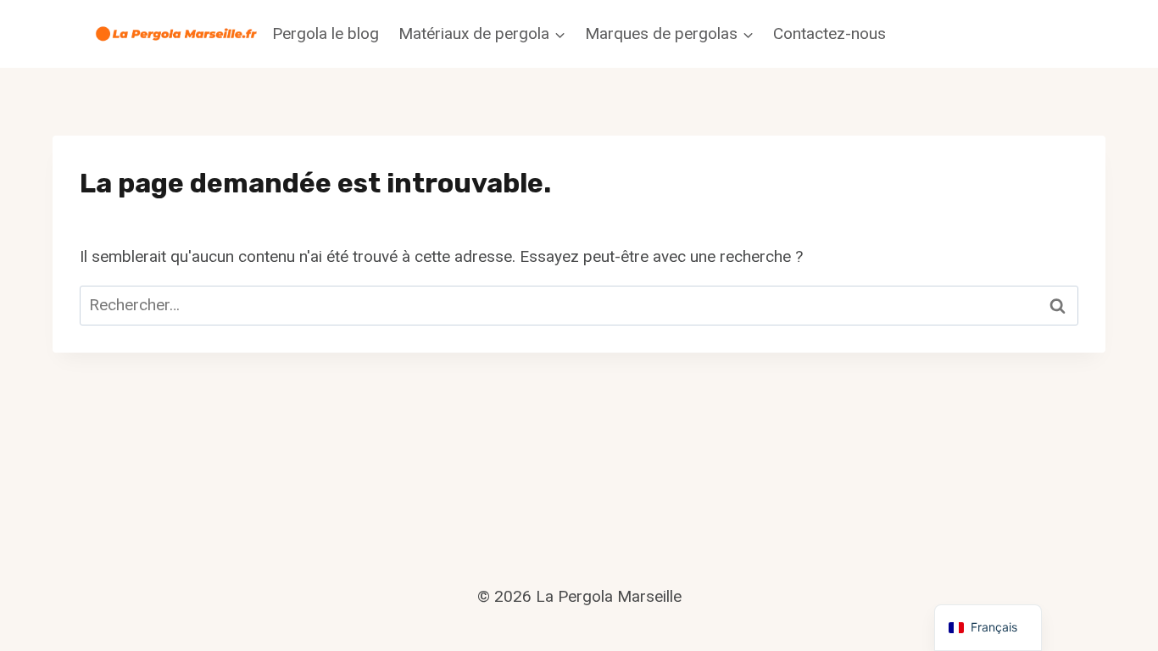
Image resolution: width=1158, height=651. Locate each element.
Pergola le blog (325, 33)
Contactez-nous (829, 33)
